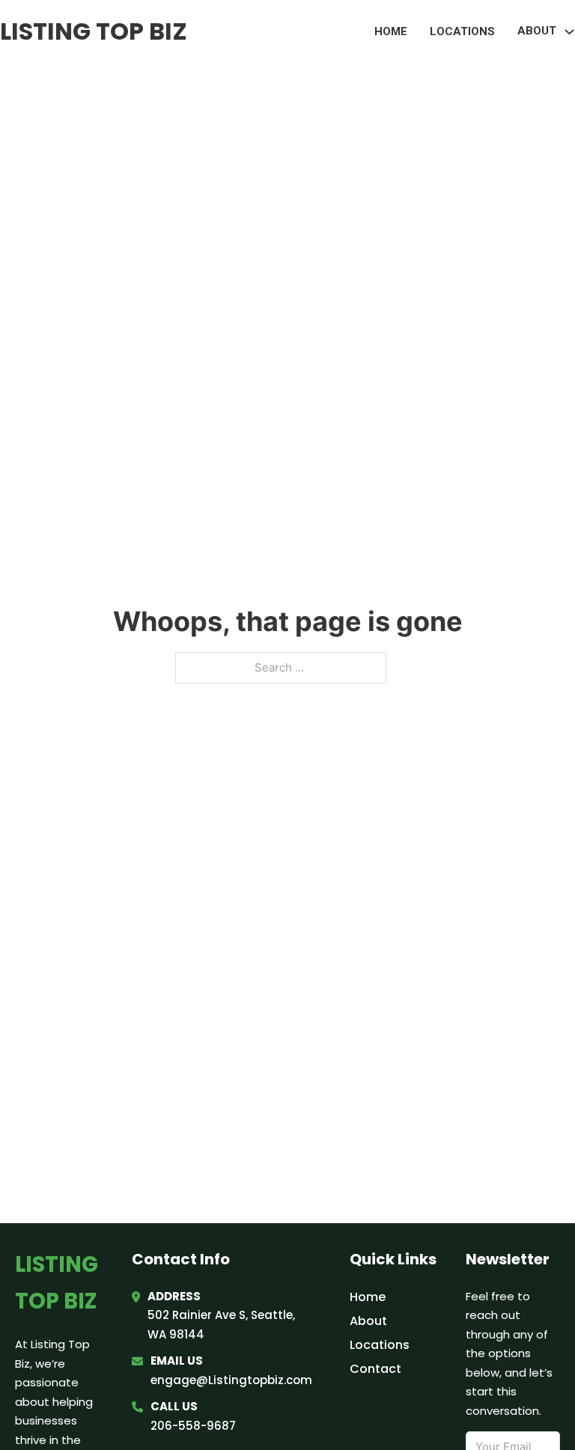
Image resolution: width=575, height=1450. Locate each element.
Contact (375, 1368)
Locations (462, 31)
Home (390, 31)
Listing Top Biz (93, 31)
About (368, 1320)
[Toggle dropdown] (569, 31)
